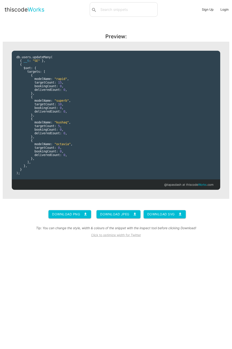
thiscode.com (199, 184)
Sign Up (208, 9)
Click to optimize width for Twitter (116, 235)
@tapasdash (172, 184)
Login (224, 9)
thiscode (24, 9)
